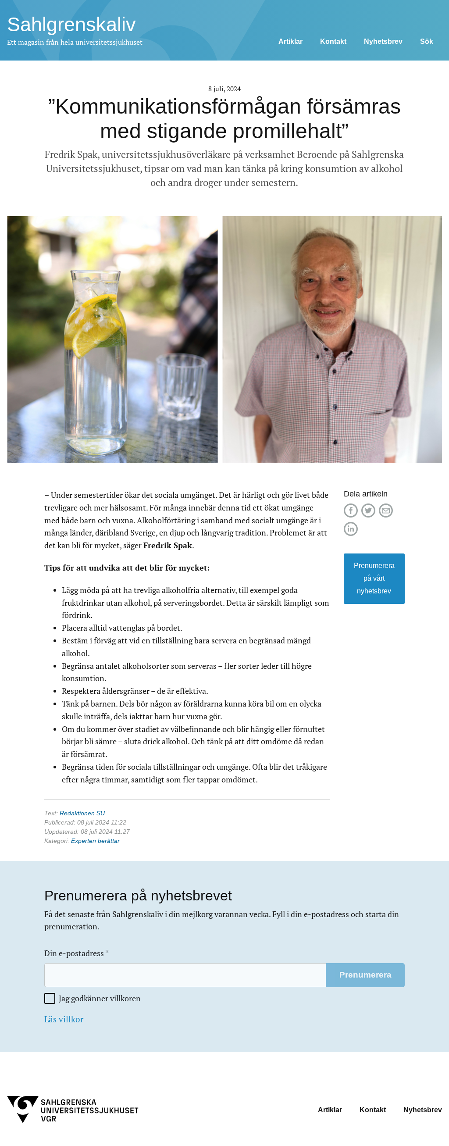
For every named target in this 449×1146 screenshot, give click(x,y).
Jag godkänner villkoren (100, 998)
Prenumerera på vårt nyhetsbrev (374, 578)
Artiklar (290, 41)
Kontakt (333, 41)
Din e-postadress (76, 953)
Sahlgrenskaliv (71, 24)
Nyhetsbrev (383, 41)
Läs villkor (63, 1019)
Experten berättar (95, 840)
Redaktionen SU (82, 813)
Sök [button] (426, 41)
